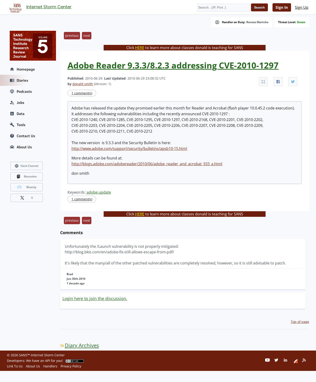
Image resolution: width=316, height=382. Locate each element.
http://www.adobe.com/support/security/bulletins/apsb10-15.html (129, 148)
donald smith (82, 84)
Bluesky (31, 187)
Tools (21, 124)
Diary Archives (82, 345)
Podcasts (24, 91)
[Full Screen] (263, 81)
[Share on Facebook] (278, 81)
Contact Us (26, 135)
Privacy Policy (71, 366)
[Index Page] (15, 7)
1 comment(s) (81, 93)
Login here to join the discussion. (94, 298)
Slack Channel (29, 166)
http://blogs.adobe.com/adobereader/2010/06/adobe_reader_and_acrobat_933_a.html (146, 163)
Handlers (50, 366)
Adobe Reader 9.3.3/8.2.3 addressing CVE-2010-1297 (173, 65)
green (301, 22)
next (86, 35)
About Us (24, 146)
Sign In (282, 7)
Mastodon (30, 176)
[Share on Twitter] (292, 81)
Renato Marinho (257, 22)
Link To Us (15, 366)
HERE (139, 47)
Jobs (20, 102)
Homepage (26, 69)
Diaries (22, 80)
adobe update (99, 192)
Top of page (300, 322)
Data (21, 113)
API (47, 360)
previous (72, 35)
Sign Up (301, 7)
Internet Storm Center (48, 7)
